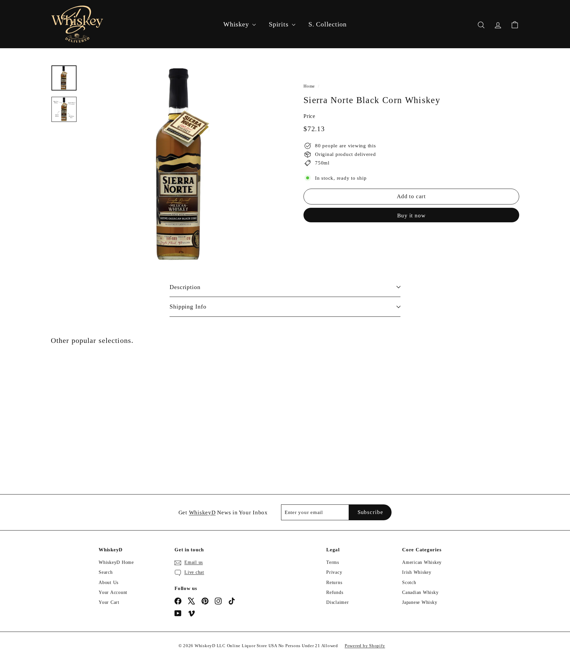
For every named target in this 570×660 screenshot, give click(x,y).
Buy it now (411, 215)
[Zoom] (181, 164)
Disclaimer (337, 602)
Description (185, 287)
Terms (332, 562)
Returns (334, 582)
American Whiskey (422, 562)
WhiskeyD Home (116, 562)
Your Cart (109, 602)
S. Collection (327, 24)
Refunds (334, 592)
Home (309, 86)
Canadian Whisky (420, 592)
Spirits (279, 24)
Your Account (113, 592)
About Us (108, 582)
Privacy (334, 572)
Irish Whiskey (416, 572)
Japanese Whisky (419, 602)
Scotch (409, 582)
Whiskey (237, 24)
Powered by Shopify (365, 645)
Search (106, 572)
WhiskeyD (202, 512)
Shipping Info (188, 306)
